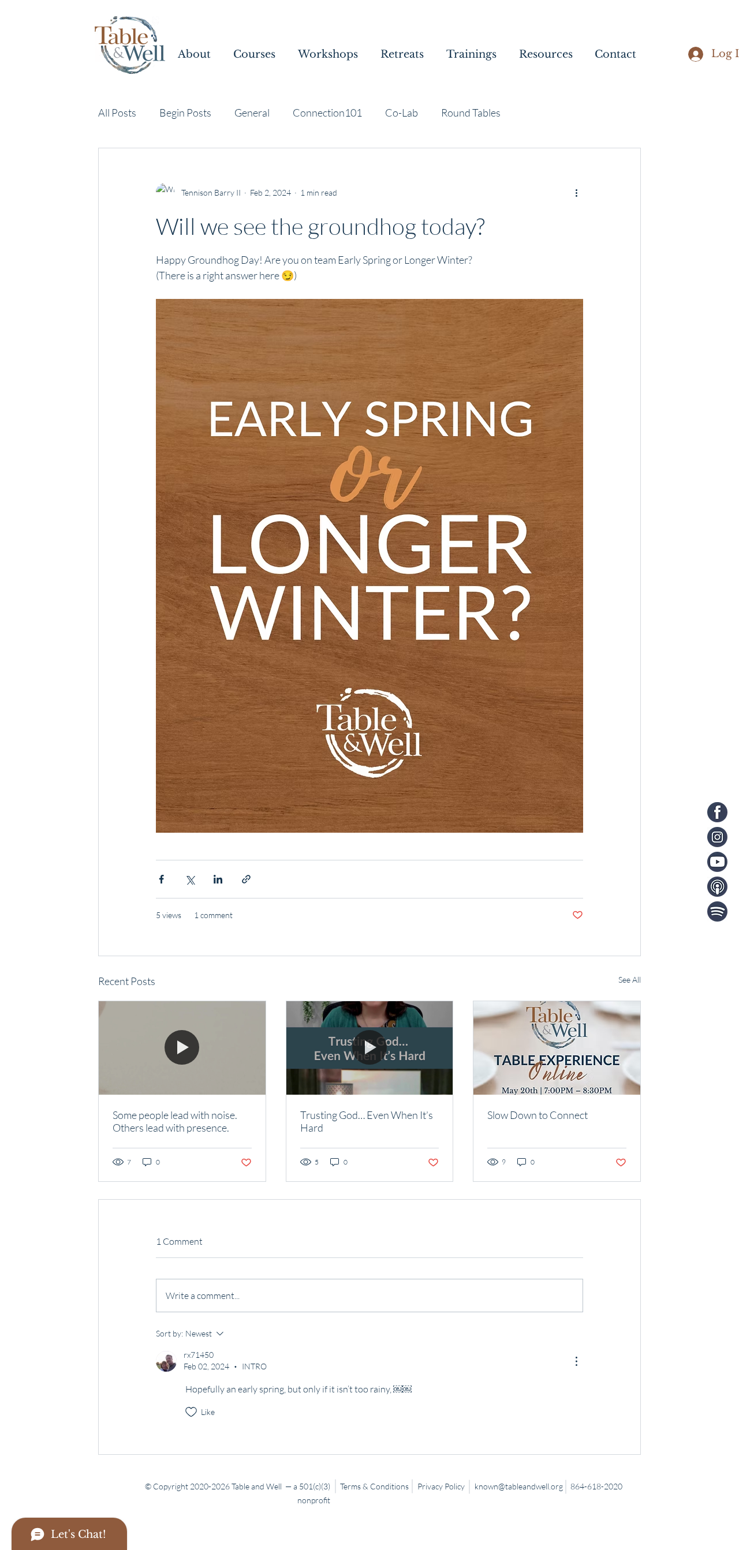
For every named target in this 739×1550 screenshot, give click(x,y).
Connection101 (327, 112)
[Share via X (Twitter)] (189, 879)
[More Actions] (576, 1361)
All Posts (117, 112)
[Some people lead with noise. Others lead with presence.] (182, 1048)
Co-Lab (401, 112)
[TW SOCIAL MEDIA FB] (717, 812)
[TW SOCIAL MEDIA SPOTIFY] (717, 911)
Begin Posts (185, 112)
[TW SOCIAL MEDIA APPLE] (717, 887)
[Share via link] (246, 879)
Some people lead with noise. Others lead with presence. (175, 1121)
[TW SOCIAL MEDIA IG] (717, 837)
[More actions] (576, 192)
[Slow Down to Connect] (556, 1048)
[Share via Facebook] (161, 879)
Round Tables (471, 112)
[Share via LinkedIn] (217, 879)
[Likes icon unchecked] (191, 1412)
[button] (199, 54)
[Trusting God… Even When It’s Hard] (369, 1048)
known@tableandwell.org (519, 1486)
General (252, 112)
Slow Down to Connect (537, 1115)
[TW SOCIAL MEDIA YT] (717, 862)
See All (629, 979)
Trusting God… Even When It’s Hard (366, 1121)
